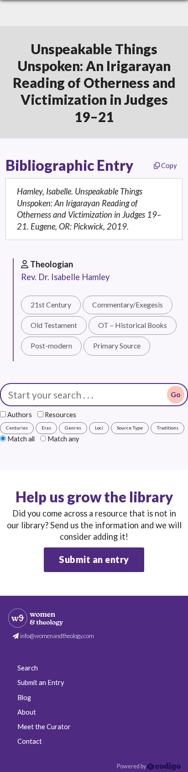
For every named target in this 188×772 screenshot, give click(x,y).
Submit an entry (94, 559)
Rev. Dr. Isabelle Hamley (65, 277)
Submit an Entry (40, 682)
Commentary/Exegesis (127, 305)
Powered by (132, 766)
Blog (24, 697)
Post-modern (51, 346)
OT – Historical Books (132, 325)
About (26, 712)
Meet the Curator (44, 727)
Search (27, 668)
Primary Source (117, 346)
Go (176, 394)
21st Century (51, 305)
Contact (29, 741)
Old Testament (54, 325)
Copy (168, 165)
